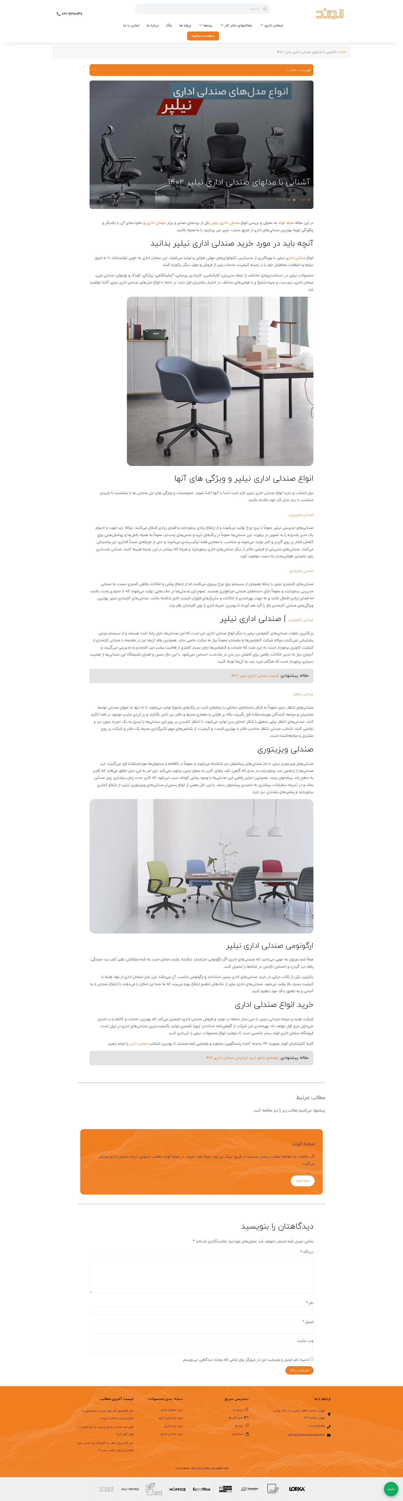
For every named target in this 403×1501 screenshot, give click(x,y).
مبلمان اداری (273, 25)
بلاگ (169, 25)
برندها (207, 25)
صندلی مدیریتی (301, 514)
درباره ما (152, 25)
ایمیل (307, 1322)
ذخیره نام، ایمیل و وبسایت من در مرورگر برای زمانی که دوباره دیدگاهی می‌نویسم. (246, 1360)
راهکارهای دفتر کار (238, 25)
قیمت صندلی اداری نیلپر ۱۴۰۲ (254, 675)
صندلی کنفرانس (300, 620)
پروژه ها (185, 25)
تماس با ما (131, 25)
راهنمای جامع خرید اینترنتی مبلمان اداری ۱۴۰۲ (242, 1058)
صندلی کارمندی (301, 571)
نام (309, 1303)
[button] (94, 70)
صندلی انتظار (303, 694)
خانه (343, 52)
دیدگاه (306, 1252)
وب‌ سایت (305, 1341)
